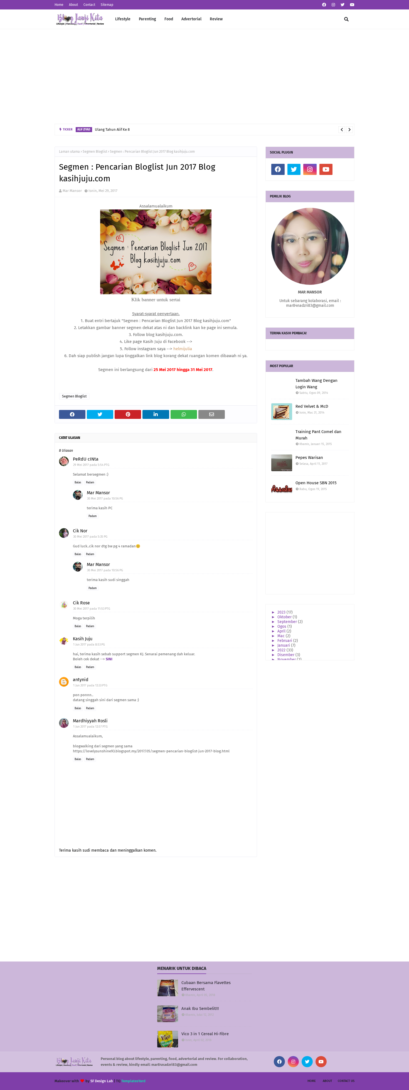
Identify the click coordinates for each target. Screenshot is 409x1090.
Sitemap (107, 5)
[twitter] (342, 5)
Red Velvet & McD (311, 406)
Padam (90, 482)
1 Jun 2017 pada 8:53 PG (89, 644)
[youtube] (351, 5)
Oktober (285, 617)
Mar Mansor (72, 191)
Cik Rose (81, 602)
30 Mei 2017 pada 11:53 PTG (91, 609)
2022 (282, 650)
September (287, 621)
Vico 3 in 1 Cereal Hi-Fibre (205, 1033)
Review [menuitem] (216, 19)
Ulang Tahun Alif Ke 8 (112, 129)
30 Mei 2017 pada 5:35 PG (90, 536)
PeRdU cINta (85, 459)
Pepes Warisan (309, 457)
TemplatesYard (133, 1081)
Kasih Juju (82, 638)
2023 (282, 612)
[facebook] (324, 5)
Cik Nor (80, 530)
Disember (286, 654)
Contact (89, 5)
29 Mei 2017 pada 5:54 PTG (91, 465)
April (282, 631)
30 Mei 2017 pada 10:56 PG (105, 498)
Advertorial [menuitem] (191, 19)
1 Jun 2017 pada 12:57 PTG (90, 726)
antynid (80, 679)
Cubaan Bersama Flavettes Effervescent (206, 986)
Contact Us (346, 1081)
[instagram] (333, 5)
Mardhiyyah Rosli (90, 720)
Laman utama (69, 152)
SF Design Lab (101, 1081)
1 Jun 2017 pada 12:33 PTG (90, 685)
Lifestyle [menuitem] (122, 19)
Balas (78, 482)
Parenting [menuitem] (147, 19)
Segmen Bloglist (95, 152)
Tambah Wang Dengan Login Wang (316, 383)
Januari (284, 645)
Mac (281, 636)
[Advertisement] (204, 76)
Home (59, 5)
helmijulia (182, 348)
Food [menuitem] (168, 19)
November (287, 659)
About (73, 5)
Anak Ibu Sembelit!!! (200, 1008)
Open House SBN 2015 (316, 482)
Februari (285, 640)
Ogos (282, 626)
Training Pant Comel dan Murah (318, 435)
